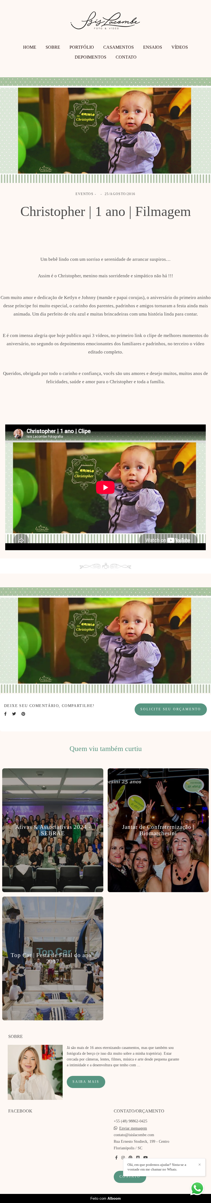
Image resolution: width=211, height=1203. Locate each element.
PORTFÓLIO (82, 47)
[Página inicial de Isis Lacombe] (105, 22)
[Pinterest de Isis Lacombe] (130, 1158)
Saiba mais (86, 1082)
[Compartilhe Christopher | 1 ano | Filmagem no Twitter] (14, 714)
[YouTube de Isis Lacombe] (145, 1158)
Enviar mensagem (133, 1128)
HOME (29, 47)
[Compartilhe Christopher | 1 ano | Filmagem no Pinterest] (23, 714)
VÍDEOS (179, 47)
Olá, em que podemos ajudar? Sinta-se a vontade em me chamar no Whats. (156, 1167)
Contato (130, 1177)
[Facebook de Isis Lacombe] (116, 1158)
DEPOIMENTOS (90, 57)
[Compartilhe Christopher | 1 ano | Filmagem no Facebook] (5, 714)
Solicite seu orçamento (170, 709)
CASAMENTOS (118, 47)
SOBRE (53, 47)
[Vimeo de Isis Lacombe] (138, 1158)
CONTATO (126, 57)
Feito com (105, 1198)
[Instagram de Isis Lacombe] (123, 1158)
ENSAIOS (152, 47)
